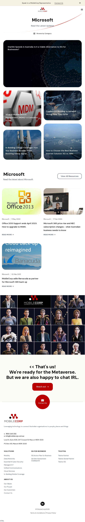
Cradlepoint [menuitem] (35, 461)
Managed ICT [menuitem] (9, 465)
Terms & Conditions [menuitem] (37, 513)
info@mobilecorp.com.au (15, 436)
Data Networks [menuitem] (9, 459)
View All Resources (69, 176)
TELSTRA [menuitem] (62, 451)
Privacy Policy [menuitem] (51, 513)
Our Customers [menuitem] (9, 490)
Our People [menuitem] (8, 487)
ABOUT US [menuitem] (8, 479)
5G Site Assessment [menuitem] (38, 459)
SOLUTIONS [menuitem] (9, 451)
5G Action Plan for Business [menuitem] (41, 456)
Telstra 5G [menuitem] (62, 462)
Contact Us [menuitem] (8, 493)
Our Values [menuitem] (8, 484)
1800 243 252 (11, 434)
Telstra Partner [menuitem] (63, 456)
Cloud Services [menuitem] (9, 471)
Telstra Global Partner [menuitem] (66, 459)
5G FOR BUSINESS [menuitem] (38, 451)
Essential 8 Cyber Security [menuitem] (13, 462)
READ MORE (7, 235)
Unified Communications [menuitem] (13, 468)
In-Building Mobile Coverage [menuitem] (14, 474)
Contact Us (59, 3)
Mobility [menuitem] (7, 456)
